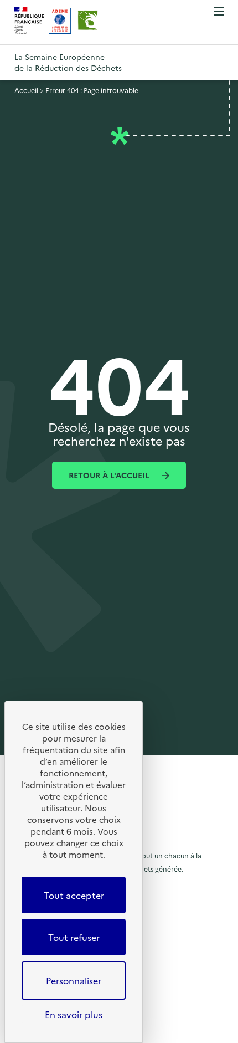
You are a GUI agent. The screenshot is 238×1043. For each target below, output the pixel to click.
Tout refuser (74, 937)
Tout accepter (74, 895)
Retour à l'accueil (110, 474)
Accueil (26, 90)
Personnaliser (73, 980)
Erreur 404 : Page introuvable (91, 90)
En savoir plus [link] (73, 1014)
